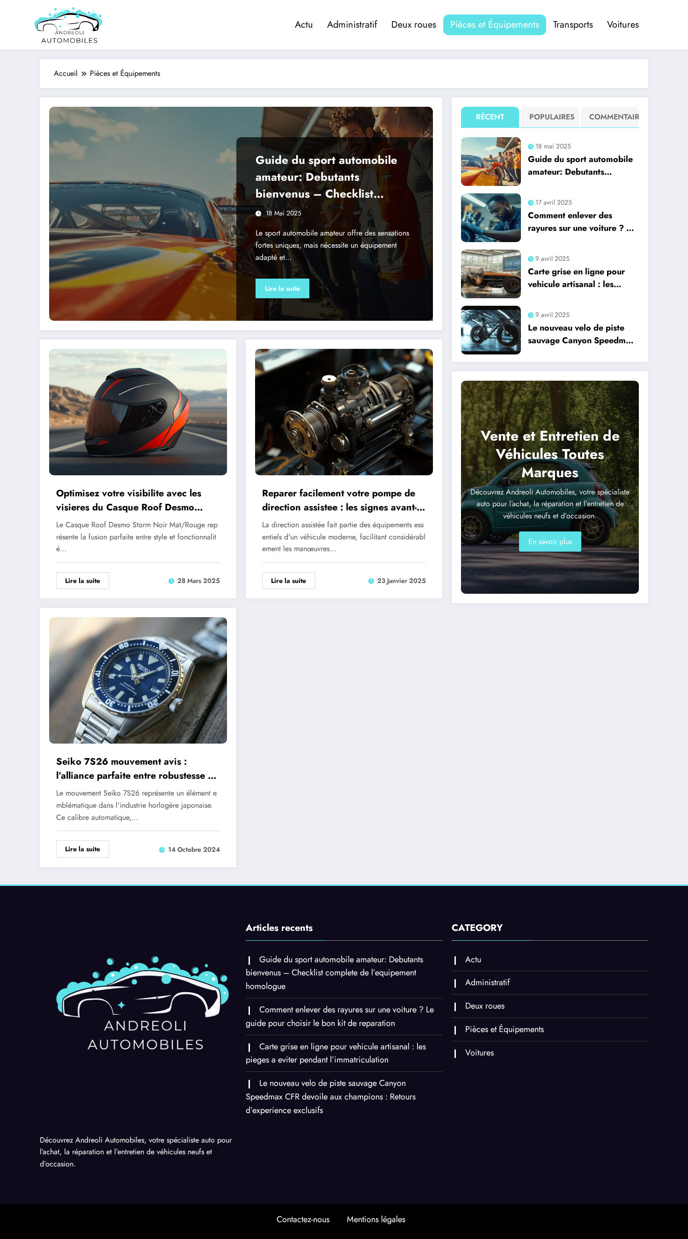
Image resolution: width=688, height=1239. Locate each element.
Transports (573, 24)
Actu (304, 24)
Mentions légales (376, 1219)
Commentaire (612, 116)
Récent (490, 116)
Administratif (352, 24)
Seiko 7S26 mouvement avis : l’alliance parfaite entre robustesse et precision (136, 769)
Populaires (552, 116)
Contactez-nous (303, 1219)
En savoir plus (550, 541)
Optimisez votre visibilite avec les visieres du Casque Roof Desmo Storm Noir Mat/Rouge (128, 501)
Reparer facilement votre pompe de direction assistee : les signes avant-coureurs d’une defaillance (339, 501)
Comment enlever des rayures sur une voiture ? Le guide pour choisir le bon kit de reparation (582, 222)
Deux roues (413, 24)
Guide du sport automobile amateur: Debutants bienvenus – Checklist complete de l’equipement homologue (326, 177)
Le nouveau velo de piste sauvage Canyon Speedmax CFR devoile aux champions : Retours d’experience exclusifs (582, 334)
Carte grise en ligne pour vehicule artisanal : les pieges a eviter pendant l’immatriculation (576, 278)
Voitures (623, 24)
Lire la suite (282, 288)
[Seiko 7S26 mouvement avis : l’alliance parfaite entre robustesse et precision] (138, 679)
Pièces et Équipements (494, 24)
